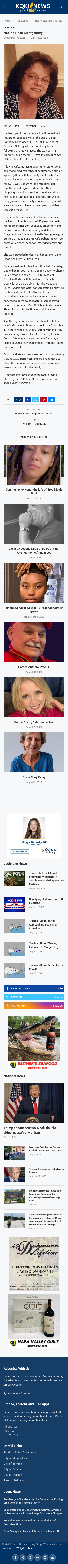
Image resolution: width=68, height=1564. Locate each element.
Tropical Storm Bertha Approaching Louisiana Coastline (43, 924)
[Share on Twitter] (35, 399)
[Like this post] (19, 399)
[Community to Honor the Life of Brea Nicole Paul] (34, 465)
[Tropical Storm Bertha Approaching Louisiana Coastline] (14, 926)
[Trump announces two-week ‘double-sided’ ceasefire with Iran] (34, 1103)
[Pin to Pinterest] (43, 399)
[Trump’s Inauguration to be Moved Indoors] (14, 1174)
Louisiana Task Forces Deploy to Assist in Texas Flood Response (45, 1149)
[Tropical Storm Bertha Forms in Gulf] (14, 970)
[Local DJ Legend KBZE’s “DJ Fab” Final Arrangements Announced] (34, 524)
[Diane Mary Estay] (34, 752)
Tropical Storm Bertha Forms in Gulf (46, 966)
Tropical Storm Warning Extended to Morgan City (44, 945)
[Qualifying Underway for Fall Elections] (14, 904)
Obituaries (23, 20)
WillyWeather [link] (24, 1548)
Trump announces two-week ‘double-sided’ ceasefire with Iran (30, 1130)
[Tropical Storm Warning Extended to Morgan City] (14, 949)
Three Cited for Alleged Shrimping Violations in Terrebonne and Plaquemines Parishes (46, 878)
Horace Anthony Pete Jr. (34, 667)
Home (7, 20)
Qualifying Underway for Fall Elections (46, 900)
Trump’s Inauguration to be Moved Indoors (46, 1171)
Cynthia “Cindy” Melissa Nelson (34, 722)
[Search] (62, 7)
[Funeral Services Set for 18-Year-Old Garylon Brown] (34, 583)
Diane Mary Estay (34, 777)
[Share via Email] (51, 399)
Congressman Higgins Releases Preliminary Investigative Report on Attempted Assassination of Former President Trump (45, 1219)
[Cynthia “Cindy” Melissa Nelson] (34, 697)
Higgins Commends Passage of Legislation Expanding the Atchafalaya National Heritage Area (45, 1195)
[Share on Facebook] (28, 399)
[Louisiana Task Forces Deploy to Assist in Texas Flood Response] (14, 1153)
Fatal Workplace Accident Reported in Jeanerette (32, 1531)
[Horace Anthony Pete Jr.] (34, 642)
